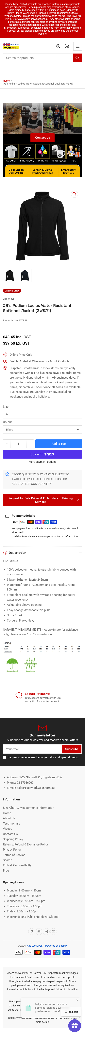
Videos (7, 828)
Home (6, 80)
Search (7, 860)
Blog (6, 870)
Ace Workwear (35, 945)
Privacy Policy (12, 849)
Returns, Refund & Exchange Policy (25, 844)
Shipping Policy (13, 839)
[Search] (77, 58)
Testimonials (11, 823)
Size (5, 406)
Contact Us (42, 137)
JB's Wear (8, 298)
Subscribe (71, 749)
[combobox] (42, 58)
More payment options (42, 461)
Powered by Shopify (56, 945)
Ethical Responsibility (17, 865)
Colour (7, 422)
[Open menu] (77, 46)
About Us (9, 818)
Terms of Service (14, 855)
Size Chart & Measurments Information (28, 808)
